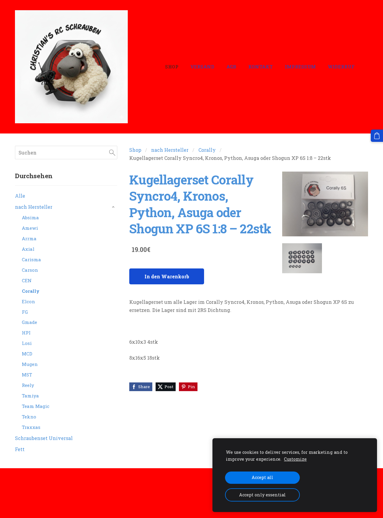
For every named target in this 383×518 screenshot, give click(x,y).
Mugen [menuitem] (30, 364)
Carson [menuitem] (30, 270)
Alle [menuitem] (20, 196)
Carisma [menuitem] (31, 259)
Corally (207, 150)
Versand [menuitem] (203, 67)
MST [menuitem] (27, 375)
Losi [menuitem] (27, 343)
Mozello (53, 502)
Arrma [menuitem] (29, 238)
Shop (135, 150)
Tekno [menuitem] (29, 417)
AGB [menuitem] (231, 67)
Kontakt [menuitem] (260, 67)
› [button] (114, 207)
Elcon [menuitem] (28, 301)
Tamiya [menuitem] (30, 396)
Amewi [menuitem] (30, 228)
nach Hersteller (170, 150)
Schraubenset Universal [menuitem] (44, 438)
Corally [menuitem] (30, 291)
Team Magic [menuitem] (35, 406)
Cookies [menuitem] (24, 485)
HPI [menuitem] (26, 333)
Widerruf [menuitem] (341, 67)
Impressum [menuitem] (300, 67)
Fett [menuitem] (20, 449)
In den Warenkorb (167, 276)
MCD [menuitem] (27, 354)
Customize (295, 459)
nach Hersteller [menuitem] (33, 207)
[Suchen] (112, 152)
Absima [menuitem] (30, 217)
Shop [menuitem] (172, 67)
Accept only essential (262, 495)
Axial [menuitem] (28, 249)
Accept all (262, 477)
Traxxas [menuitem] (31, 427)
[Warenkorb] (377, 136)
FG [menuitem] (25, 312)
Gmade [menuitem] (29, 322)
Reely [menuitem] (28, 385)
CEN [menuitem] (27, 280)
